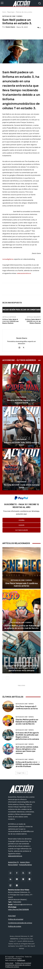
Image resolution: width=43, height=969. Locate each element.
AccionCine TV (13, 862)
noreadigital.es (7, 259)
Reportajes (11, 12)
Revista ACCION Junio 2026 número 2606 (21, 486)
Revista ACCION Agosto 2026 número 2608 (21, 401)
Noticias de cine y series (24, 12)
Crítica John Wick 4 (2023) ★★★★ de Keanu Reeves (33, 321)
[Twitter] (23, 873)
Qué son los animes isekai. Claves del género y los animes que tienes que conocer (27, 750)
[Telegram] (29, 879)
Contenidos (21, 397)
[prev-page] (3, 678)
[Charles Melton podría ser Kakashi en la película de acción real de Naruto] (21, 610)
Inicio (4, 12)
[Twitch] (10, 885)
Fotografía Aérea (25, 865)
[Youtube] (16, 879)
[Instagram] (19, 347)
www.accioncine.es (24, 273)
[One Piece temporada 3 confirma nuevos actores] (21, 568)
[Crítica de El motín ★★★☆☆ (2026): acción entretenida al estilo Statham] (8, 763)
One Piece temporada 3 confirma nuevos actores (21, 584)
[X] (23, 347)
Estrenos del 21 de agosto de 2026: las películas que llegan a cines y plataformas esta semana (21, 668)
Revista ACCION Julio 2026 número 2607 (21, 443)
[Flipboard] (23, 879)
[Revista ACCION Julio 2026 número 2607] (21, 427)
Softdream (21, 960)
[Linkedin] (10, 879)
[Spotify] (16, 885)
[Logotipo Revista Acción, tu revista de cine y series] (21, 3)
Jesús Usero (10, 27)
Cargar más (21, 773)
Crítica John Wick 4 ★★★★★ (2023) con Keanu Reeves (10, 321)
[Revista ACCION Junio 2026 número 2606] (21, 469)
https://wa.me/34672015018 (18, 909)
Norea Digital (13, 865)
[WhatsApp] (10, 873)
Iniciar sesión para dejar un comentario (21, 310)
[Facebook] (16, 873)
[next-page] (7, 678)
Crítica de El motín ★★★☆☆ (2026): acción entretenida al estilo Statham (28, 764)
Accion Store (25, 862)
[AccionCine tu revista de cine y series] (21, 788)
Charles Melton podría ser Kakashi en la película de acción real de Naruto (21, 626)
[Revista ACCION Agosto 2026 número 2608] (21, 385)
